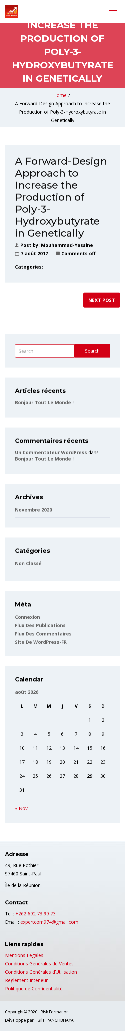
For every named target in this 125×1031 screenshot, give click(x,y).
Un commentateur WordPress (51, 452)
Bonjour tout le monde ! (44, 402)
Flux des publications (40, 625)
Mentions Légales (24, 955)
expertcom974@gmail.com (49, 922)
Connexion (27, 617)
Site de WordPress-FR (41, 642)
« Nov (21, 808)
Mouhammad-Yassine (67, 245)
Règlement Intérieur (26, 980)
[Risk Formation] (11, 11)
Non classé (28, 563)
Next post (101, 300)
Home (60, 95)
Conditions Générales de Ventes (39, 963)
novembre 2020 (33, 510)
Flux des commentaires (43, 633)
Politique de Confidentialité (34, 988)
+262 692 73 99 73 (35, 913)
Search (92, 351)
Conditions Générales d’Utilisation (41, 972)
